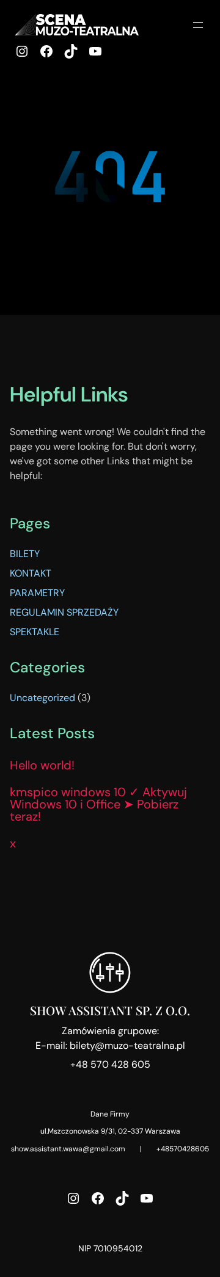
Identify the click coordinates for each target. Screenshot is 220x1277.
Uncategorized (42, 697)
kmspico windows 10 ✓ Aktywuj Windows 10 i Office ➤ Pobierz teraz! (98, 804)
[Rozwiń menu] (198, 25)
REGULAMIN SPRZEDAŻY (64, 612)
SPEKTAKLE (34, 631)
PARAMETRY (37, 592)
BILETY (25, 553)
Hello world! (42, 765)
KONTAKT (30, 573)
